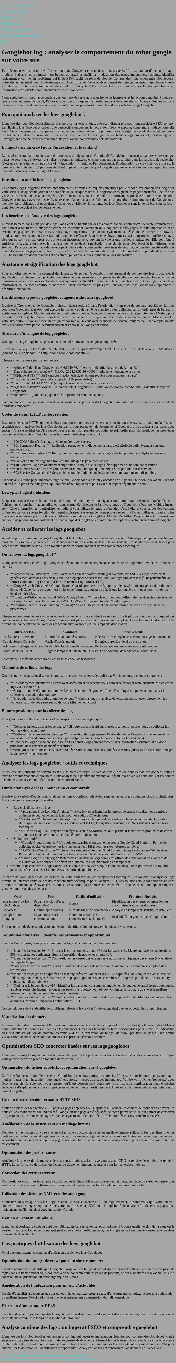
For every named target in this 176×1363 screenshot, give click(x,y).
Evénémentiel (11, 23)
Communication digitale (18, 5)
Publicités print (12, 17)
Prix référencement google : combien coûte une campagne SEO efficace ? (51, 1359)
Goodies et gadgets (14, 11)
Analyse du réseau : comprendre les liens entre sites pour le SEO (45, 1355)
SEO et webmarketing (17, 29)
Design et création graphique (21, 35)
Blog (5, 41)
